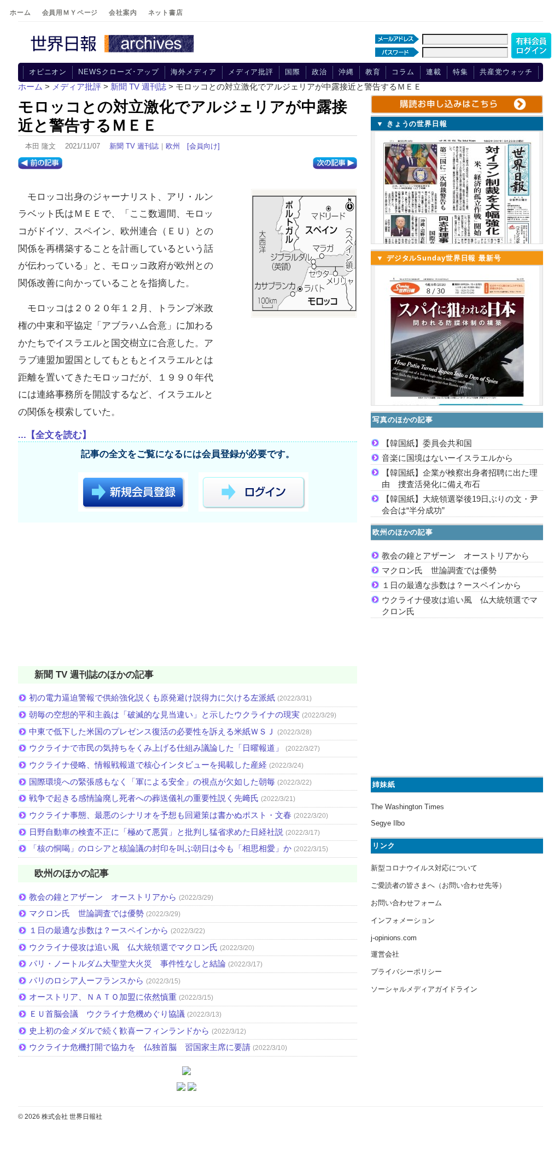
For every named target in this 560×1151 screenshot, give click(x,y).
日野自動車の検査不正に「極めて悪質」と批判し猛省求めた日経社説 (156, 831)
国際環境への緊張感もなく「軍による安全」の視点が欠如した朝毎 (152, 781)
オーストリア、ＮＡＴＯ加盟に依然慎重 (103, 996)
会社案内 (123, 12)
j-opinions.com (394, 938)
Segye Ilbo (388, 823)
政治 (319, 72)
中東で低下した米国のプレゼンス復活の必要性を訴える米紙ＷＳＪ (152, 731)
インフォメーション (403, 920)
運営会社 (385, 954)
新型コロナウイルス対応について (424, 868)
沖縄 (346, 72)
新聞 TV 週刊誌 (134, 146)
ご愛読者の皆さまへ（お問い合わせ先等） (438, 885)
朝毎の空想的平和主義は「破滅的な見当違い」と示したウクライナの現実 (164, 714)
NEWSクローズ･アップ (118, 72)
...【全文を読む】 (54, 435)
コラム (403, 72)
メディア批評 (250, 72)
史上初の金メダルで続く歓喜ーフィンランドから (119, 1030)
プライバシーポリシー (406, 972)
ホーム (20, 12)
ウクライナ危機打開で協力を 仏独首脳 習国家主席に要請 (139, 1047)
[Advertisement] (188, 596)
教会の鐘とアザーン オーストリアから (103, 896)
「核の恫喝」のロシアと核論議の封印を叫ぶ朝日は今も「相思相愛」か (160, 848)
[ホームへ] (113, 53)
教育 (373, 72)
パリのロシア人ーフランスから (86, 980)
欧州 (173, 146)
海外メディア (193, 72)
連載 (433, 72)
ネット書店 (165, 12)
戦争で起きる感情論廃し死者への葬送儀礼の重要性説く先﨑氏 (144, 798)
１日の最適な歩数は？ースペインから (98, 930)
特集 (460, 72)
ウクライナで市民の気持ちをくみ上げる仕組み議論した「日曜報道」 (156, 747)
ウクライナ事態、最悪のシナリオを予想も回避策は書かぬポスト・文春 (160, 815)
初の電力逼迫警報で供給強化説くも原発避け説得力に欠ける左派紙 (152, 697)
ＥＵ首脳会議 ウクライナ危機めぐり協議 (107, 1013)
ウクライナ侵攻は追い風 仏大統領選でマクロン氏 (123, 947)
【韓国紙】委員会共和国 (427, 443)
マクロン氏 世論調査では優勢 (86, 913)
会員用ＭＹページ (70, 12)
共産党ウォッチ (506, 72)
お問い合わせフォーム (406, 903)
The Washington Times (407, 807)
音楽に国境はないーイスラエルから (447, 457)
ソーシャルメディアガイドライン (424, 989)
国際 (292, 72)
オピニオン (48, 72)
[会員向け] (203, 146)
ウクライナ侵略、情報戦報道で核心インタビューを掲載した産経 (148, 764)
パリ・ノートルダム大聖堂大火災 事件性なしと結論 (127, 963)
